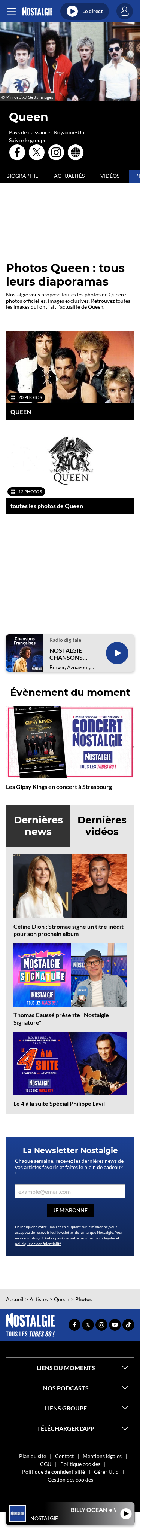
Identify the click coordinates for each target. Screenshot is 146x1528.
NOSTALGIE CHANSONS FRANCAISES (67, 654)
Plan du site (32, 1456)
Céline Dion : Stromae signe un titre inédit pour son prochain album (68, 930)
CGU (45, 1464)
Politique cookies (80, 1464)
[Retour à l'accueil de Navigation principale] (37, 11)
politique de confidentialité (38, 1243)
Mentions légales (102, 1456)
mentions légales (101, 1238)
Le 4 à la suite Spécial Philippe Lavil (59, 1103)
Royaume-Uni (70, 132)
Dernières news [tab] (38, 826)
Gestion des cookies (70, 1479)
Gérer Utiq (106, 1471)
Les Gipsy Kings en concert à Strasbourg (59, 786)
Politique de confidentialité (53, 1471)
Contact (64, 1456)
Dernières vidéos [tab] (102, 826)
